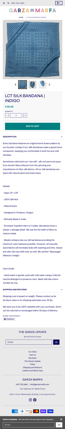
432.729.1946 (22, 384)
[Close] (61, 419)
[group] (22, 84)
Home (21, 17)
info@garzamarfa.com (39, 384)
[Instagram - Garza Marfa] (30, 400)
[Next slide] (49, 84)
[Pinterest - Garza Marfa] (34, 400)
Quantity (9, 111)
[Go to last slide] (16, 84)
